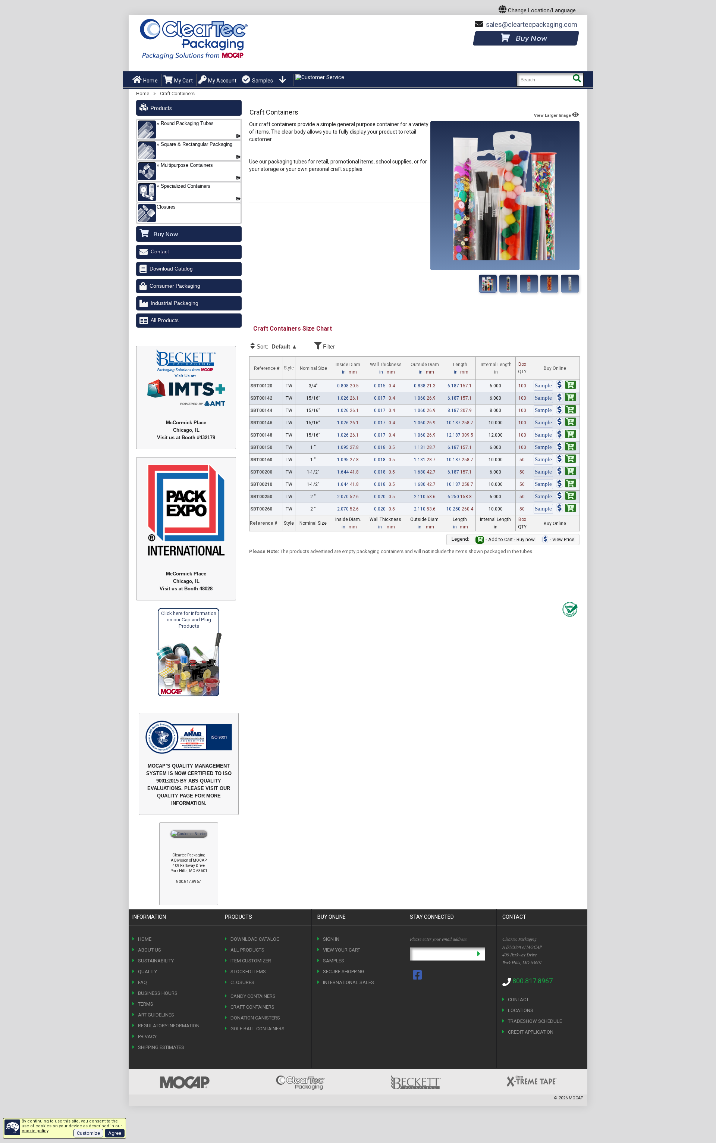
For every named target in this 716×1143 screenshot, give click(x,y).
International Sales (348, 982)
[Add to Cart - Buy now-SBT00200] (566, 472)
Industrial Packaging (174, 303)
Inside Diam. (348, 368)
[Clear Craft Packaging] (529, 284)
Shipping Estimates (161, 1047)
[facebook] (418, 975)
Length (460, 368)
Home (150, 81)
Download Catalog (171, 269)
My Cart (183, 81)
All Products (165, 320)
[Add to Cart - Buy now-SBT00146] (566, 422)
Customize (88, 1133)
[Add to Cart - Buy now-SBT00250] (566, 496)
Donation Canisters (255, 1018)
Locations (520, 1010)
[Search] (576, 79)
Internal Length (496, 368)
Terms (145, 1004)
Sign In (331, 939)
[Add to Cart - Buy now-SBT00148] (566, 435)
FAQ (142, 982)
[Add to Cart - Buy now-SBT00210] (566, 484)
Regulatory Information (169, 1025)
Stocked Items (248, 971)
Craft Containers (177, 93)
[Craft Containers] (488, 284)
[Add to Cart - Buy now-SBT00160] (566, 459)
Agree (114, 1133)
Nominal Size (313, 368)
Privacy (147, 1036)
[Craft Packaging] (508, 284)
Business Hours (158, 993)
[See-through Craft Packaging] (549, 284)
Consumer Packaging (175, 286)
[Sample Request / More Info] (543, 385)
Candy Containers (253, 996)
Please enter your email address (438, 939)
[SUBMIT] (478, 954)
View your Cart (341, 950)
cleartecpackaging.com (531, 24)
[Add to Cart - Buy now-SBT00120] (566, 385)
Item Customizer (250, 961)
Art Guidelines (156, 1015)
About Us (149, 950)
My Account (222, 81)
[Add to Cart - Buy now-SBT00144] (566, 410)
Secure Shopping (343, 971)
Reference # (266, 368)
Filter (328, 346)
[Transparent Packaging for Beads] (570, 284)
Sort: (276, 346)
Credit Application (530, 1032)
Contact (160, 251)
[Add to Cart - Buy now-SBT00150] (566, 447)
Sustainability (156, 961)
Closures (242, 982)
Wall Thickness (386, 368)
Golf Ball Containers (257, 1028)
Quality (147, 971)
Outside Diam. (425, 368)
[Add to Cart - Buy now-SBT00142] (566, 398)
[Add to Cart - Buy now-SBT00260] (566, 509)
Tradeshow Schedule (535, 1021)
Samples (262, 81)
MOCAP (576, 1098)
